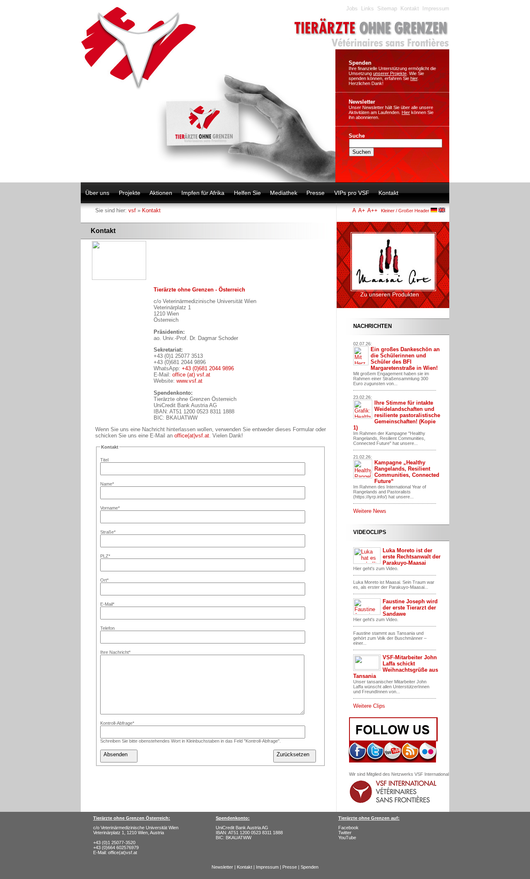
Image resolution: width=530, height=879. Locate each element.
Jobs (352, 8)
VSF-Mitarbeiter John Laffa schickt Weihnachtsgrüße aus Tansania (395, 666)
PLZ (105, 556)
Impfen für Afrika (202, 192)
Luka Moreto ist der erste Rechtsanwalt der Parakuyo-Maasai (412, 556)
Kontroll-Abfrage (117, 723)
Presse (315, 192)
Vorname (110, 507)
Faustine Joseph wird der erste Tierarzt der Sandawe (410, 607)
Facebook (348, 827)
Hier (406, 112)
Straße (108, 531)
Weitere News (369, 511)
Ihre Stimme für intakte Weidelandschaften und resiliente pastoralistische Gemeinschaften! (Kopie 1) (396, 415)
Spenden (360, 63)
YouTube (347, 837)
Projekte (129, 192)
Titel (104, 459)
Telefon (107, 628)
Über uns (97, 192)
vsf (132, 210)
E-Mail (107, 604)
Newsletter (362, 102)
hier (413, 78)
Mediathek (283, 192)
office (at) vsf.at (191, 375)
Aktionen (160, 192)
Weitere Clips (369, 706)
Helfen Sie (247, 192)
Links (367, 8)
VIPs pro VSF (351, 192)
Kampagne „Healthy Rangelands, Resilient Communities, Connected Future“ (406, 471)
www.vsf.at (189, 381)
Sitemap (387, 8)
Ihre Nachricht (115, 652)
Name (107, 483)
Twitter (345, 832)
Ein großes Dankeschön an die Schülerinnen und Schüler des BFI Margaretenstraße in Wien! (405, 358)
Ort (104, 580)
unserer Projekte (390, 73)
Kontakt (409, 8)
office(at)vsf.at (191, 435)
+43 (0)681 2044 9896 (208, 368)
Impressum (435, 8)
